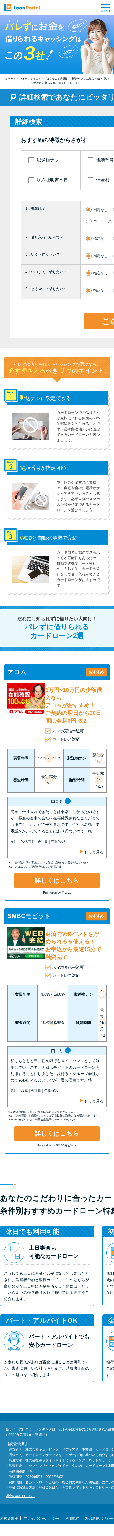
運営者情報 (9, 1518)
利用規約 (72, 1518)
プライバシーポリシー (41, 1518)
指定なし (100, 210)
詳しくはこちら (57, 880)
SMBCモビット (29, 915)
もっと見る (93, 852)
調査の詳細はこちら (20, 1496)
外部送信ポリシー (99, 1518)
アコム (17, 672)
